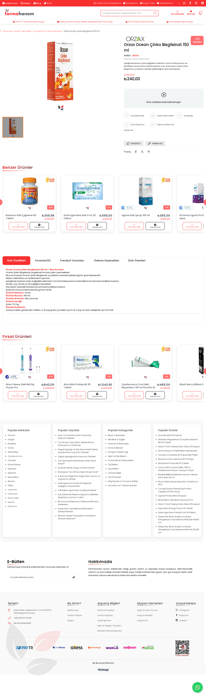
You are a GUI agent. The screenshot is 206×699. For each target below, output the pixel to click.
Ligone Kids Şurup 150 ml (136, 215)
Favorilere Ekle (18, 227)
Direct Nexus (14, 464)
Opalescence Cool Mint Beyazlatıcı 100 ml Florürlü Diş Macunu (139, 386)
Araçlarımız (132, 3)
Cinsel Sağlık (114, 473)
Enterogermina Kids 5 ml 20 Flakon (80, 217)
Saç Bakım (113, 468)
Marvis (11, 502)
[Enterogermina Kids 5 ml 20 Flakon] (87, 192)
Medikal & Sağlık (116, 439)
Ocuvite (12, 460)
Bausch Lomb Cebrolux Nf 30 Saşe (176, 459)
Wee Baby (13, 452)
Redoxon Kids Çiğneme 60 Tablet (21, 217)
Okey (10, 485)
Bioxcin (11, 481)
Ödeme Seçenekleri (106, 260)
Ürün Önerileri (136, 260)
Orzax (11, 447)
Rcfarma (12, 506)
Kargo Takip (149, 3)
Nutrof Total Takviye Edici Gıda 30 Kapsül (179, 446)
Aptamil (12, 473)
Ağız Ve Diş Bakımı (117, 456)
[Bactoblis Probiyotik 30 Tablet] (87, 362)
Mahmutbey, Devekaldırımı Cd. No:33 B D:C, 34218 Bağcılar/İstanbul (33, 611)
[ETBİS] (182, 651)
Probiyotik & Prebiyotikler (121, 460)
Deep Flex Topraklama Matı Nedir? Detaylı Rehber (75, 510)
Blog (38, 3)
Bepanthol (13, 477)
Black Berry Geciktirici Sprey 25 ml (175, 500)
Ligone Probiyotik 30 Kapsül (172, 495)
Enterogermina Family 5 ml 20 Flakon (177, 512)
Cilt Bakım (113, 464)
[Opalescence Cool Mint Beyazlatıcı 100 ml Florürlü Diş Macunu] (145, 362)
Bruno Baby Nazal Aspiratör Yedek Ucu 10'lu (178, 483)
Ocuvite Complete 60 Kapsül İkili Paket (178, 455)
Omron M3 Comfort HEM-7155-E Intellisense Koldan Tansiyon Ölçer (176, 469)
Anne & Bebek (115, 447)
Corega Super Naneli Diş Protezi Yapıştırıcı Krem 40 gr (174, 490)
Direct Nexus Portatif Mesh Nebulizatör (177, 450)
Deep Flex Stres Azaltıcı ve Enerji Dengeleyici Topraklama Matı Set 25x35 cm (178, 529)
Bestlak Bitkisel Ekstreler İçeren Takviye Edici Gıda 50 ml (178, 476)
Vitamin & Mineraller (118, 443)
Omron (11, 435)
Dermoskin (13, 498)
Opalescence (15, 456)
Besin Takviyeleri (116, 435)
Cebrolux (12, 493)
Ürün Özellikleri (16, 260)
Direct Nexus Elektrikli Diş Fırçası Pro (20, 386)
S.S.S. (49, 3)
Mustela (12, 443)
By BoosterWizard (103, 663)
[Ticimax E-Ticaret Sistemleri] (103, 670)
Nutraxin (12, 468)
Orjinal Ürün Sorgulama (109, 3)
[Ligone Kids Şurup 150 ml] (145, 192)
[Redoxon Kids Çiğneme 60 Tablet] (29, 192)
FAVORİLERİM (177, 14)
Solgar (11, 439)
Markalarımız (166, 3)
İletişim (27, 3)
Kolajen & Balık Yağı (118, 452)
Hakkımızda (11, 3)
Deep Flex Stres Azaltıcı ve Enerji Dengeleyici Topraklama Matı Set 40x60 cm (178, 519)
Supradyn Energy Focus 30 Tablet (175, 508)
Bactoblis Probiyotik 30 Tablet (77, 386)
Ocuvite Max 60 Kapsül (170, 435)
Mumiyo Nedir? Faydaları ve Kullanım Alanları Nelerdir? (77, 517)
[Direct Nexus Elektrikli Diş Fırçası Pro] (29, 362)
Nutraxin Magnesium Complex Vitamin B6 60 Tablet (178, 441)
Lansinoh (12, 489)
